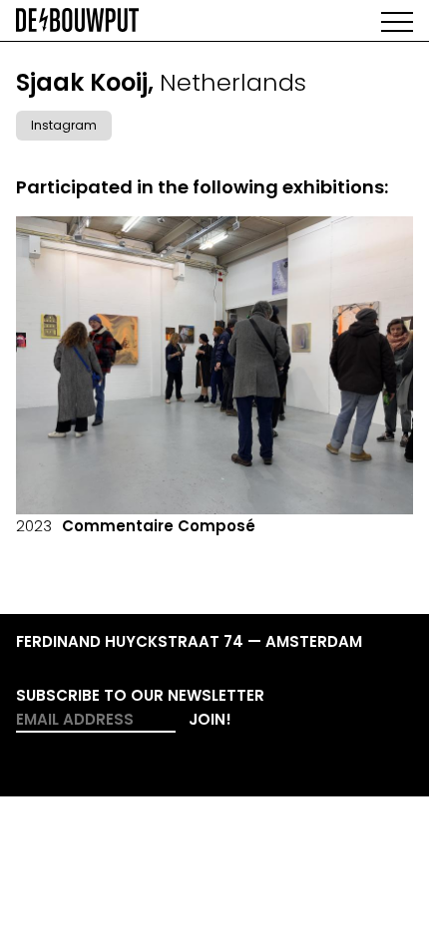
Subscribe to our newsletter (140, 695)
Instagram (64, 125)
